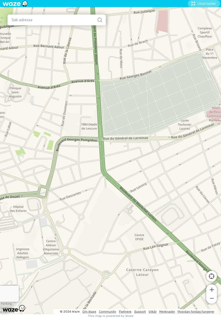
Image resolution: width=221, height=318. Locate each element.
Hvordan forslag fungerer (196, 311)
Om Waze (89, 311)
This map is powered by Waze (110, 316)
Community (107, 311)
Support (140, 311)
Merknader (167, 311)
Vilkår (153, 311)
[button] (211, 289)
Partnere (125, 311)
